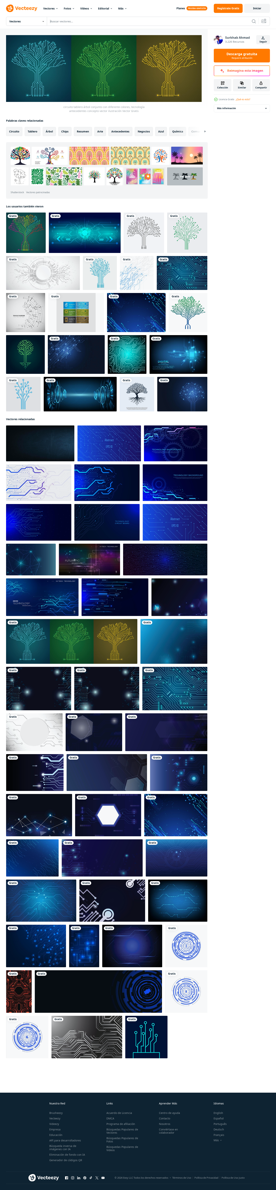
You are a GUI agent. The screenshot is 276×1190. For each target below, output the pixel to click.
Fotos (67, 8)
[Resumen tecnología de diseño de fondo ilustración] (25, 312)
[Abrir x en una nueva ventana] (96, 1177)
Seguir (263, 41)
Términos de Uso (181, 1177)
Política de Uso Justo (233, 1177)
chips (64, 131)
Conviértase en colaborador (168, 1131)
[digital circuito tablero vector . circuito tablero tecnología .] (146, 1037)
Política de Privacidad (206, 1177)
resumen (83, 131)
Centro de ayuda (169, 1113)
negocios (144, 131)
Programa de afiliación (120, 1124)
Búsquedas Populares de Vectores (122, 1131)
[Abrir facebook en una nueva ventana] (66, 1177)
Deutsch (219, 1129)
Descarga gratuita (241, 56)
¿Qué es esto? (243, 99)
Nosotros (164, 1124)
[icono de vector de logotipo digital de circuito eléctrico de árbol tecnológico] (25, 354)
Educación (55, 1135)
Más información (226, 108)
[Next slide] (202, 131)
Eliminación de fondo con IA (67, 1154)
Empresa (55, 1129)
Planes (180, 8)
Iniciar (257, 8)
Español (219, 1118)
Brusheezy (56, 1113)
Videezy (54, 1124)
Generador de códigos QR (65, 1160)
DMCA (110, 1118)
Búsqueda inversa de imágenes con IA (62, 1147)
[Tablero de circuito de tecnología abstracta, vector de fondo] (137, 273)
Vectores (49, 8)
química (177, 131)
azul (161, 131)
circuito (14, 131)
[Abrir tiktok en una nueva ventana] (90, 1177)
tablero (32, 131)
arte (100, 131)
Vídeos (84, 8)
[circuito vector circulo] (27, 1037)
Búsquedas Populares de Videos (122, 1148)
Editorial (103, 8)
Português (220, 1124)
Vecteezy (54, 1118)
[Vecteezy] (21, 8)
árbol (49, 131)
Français (219, 1135)
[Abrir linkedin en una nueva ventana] (78, 1177)
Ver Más (185, 176)
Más (120, 8)
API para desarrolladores (65, 1140)
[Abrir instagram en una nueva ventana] (72, 1177)
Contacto (164, 1118)
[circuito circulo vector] (186, 946)
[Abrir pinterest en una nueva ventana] (84, 1177)
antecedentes (120, 131)
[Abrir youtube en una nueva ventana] (103, 1177)
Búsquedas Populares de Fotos (122, 1139)
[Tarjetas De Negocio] (76, 312)
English (218, 1113)
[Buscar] (254, 21)
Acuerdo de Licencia (119, 1113)
